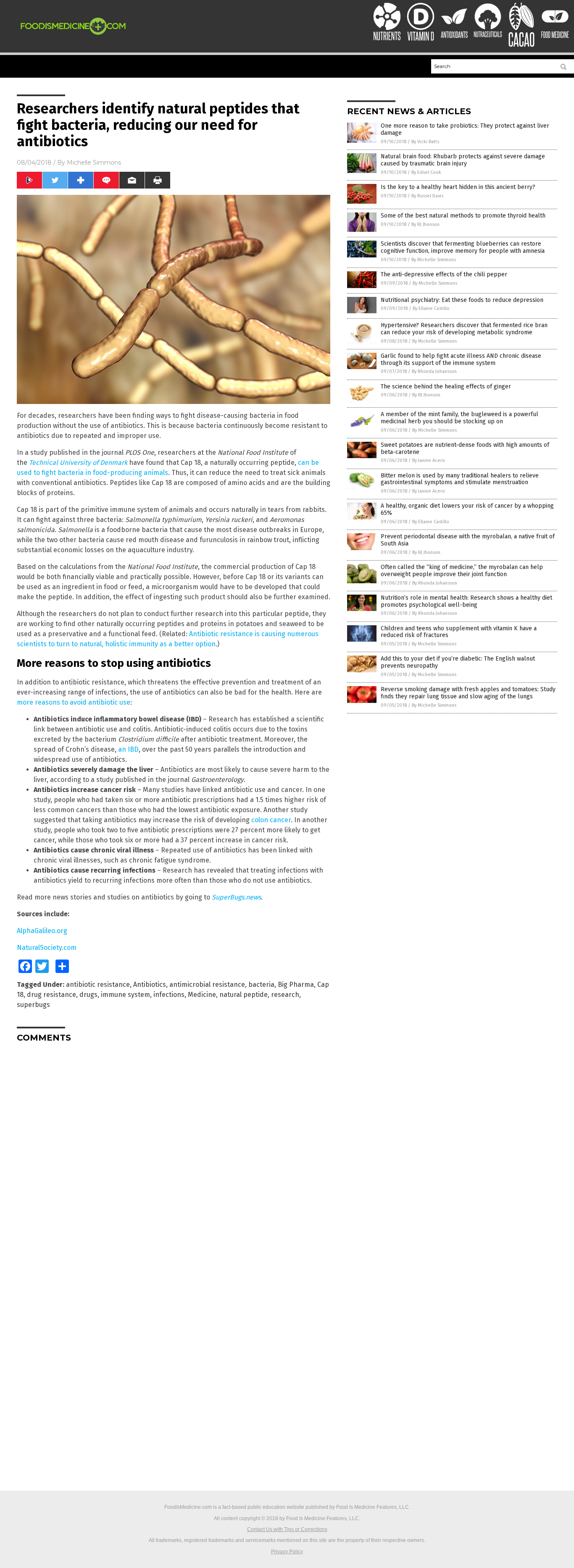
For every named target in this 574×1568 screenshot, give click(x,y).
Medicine (202, 995)
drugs (88, 995)
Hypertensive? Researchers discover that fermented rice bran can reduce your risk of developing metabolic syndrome (464, 329)
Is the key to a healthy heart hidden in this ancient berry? (458, 187)
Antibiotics (149, 985)
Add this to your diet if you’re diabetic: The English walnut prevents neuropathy (458, 662)
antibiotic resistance (98, 985)
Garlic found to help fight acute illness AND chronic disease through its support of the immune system (461, 359)
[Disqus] (173, 1154)
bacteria (261, 985)
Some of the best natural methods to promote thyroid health (463, 215)
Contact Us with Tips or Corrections (287, 1529)
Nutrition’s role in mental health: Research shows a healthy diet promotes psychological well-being (466, 601)
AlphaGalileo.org (42, 931)
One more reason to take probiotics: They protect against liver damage (465, 129)
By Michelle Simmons (433, 259)
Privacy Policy (287, 1552)
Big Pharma (296, 985)
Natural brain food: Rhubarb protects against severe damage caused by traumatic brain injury (463, 160)
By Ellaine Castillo (431, 308)
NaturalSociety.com (46, 948)
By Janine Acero (428, 460)
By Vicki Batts (425, 141)
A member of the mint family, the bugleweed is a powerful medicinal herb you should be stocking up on (459, 418)
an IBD (128, 749)
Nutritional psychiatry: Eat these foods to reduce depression (462, 300)
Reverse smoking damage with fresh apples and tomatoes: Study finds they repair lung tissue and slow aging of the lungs (468, 693)
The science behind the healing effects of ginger (446, 386)
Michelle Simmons (94, 162)
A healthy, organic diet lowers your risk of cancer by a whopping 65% (467, 509)
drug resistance (51, 995)
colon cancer (271, 820)
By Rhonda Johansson (434, 371)
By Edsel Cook (426, 172)
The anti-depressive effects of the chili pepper (444, 274)
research (285, 995)
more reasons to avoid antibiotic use (73, 702)
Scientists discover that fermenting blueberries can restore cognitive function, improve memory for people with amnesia (463, 247)
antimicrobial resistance (207, 985)
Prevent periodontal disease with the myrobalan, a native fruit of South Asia (468, 540)
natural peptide (243, 995)
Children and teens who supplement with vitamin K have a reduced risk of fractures (459, 632)
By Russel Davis (427, 196)
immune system (125, 995)
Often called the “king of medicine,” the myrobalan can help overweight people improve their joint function (462, 571)
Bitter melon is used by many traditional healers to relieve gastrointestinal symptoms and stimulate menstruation (460, 479)
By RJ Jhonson (425, 224)
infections (168, 995)
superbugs (33, 1005)
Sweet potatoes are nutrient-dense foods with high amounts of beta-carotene (465, 448)
